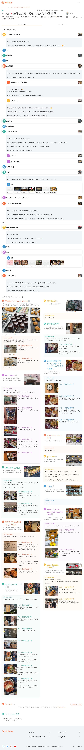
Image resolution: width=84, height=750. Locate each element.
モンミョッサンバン (13, 585)
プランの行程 (21, 24)
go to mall (51, 456)
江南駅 (50, 486)
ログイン (79, 2)
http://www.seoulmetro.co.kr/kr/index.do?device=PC (59, 491)
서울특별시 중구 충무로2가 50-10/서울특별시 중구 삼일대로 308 (21, 304)
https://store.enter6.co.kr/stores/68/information (17, 472)
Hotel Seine (10, 375)
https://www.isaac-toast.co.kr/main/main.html (57, 572)
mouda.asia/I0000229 (73, 465)
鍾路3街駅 (51, 300)
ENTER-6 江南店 (12, 467)
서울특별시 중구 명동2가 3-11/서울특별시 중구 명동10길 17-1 (62, 570)
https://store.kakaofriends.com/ (54, 519)
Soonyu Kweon (69, 497)
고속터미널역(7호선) (54, 436)
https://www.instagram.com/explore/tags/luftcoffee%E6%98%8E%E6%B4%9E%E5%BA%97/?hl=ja (30, 305)
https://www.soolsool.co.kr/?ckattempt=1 (15, 529)
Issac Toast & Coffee (53, 566)
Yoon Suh (5, 354)
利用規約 (34, 746)
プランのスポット (62, 24)
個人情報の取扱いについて (44, 746)
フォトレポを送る (76, 704)
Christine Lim (6, 367)
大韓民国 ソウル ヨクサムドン (54, 489)
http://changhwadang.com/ (53, 373)
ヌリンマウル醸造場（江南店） (13, 523)
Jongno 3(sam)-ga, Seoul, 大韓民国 (55, 304)
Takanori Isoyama (5, 334)
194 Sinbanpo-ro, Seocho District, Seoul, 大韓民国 (59, 459)
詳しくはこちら (62, 707)
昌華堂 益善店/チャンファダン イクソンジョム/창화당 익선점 (55, 364)
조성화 (67, 311)
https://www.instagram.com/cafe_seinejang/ (16, 380)
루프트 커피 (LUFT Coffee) (16, 300)
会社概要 (28, 746)
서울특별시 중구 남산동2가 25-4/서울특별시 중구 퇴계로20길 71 (21, 590)
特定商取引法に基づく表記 (58, 746)
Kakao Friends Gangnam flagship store (55, 512)
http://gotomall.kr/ (50, 461)
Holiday (6, 2)
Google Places (13, 334)
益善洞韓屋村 (53, 323)
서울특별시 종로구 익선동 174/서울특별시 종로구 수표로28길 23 (63, 372)
